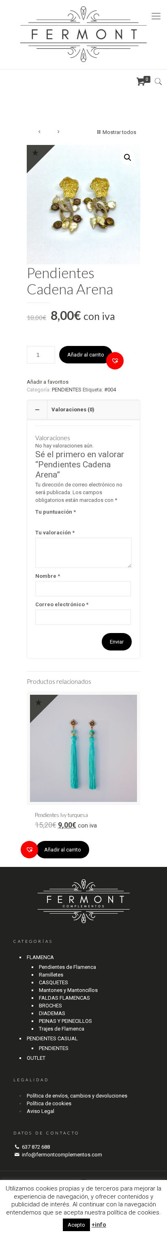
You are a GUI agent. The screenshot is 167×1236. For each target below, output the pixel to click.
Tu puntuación (55, 512)
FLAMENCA (40, 957)
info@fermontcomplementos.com (62, 1155)
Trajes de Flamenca (61, 1029)
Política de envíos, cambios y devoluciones (77, 1096)
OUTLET (36, 1058)
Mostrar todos (119, 132)
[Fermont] (83, 34)
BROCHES (50, 1006)
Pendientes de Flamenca (67, 967)
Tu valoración (55, 532)
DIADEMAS (52, 1013)
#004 (110, 390)
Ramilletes (51, 975)
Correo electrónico (61, 604)
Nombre (47, 576)
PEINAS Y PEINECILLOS (65, 1021)
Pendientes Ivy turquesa (61, 815)
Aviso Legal (40, 1111)
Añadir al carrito (85, 355)
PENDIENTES (66, 390)
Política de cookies (49, 1103)
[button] (115, 361)
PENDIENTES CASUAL (52, 1038)
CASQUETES (53, 982)
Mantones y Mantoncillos (68, 990)
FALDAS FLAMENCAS (64, 998)
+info (99, 1224)
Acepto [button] (76, 1225)
